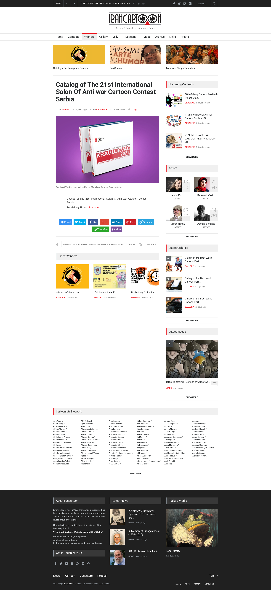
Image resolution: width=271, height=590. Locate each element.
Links (172, 36)
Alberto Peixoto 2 (116, 424)
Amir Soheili (169, 461)
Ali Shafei (168, 426)
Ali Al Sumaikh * (115, 464)
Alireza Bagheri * (144, 456)
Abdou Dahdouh (60, 440)
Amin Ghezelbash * (172, 442)
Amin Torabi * (170, 448)
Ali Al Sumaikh (115, 461)
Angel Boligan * (199, 437)
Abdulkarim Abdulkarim (63, 448)
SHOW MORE (192, 157)
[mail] (184, 3)
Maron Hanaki (177, 223)
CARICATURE (172, 556)
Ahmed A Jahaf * (88, 442)
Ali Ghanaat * (142, 424)
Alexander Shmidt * (117, 440)
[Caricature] (192, 528)
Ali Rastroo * (142, 453)
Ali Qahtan (141, 448)
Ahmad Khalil (86, 434)
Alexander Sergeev (117, 437)
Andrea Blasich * (199, 429)
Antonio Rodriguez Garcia (203, 448)
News (57, 575)
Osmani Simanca (206, 223)
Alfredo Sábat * (115, 456)
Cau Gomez (116, 68)
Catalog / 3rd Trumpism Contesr (70, 68)
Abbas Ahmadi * (60, 429)
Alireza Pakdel (143, 464)
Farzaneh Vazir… (206, 195)
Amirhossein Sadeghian (174, 453)
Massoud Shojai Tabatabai (180, 68)
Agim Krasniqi (87, 424)
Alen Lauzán (114, 429)
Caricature (86, 575)
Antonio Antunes (199, 442)
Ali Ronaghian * (171, 424)
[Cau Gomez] (135, 54)
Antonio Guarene (199, 445)
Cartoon (70, 575)
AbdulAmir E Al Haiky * (62, 442)
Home (59, 36)
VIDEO (169, 388)
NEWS (131, 523)
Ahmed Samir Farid (89, 445)
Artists (185, 36)
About (187, 584)
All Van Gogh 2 (170, 432)
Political (102, 575)
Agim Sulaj (85, 426)
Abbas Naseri (59, 434)
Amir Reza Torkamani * (174, 458)
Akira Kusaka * (87, 461)
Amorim (195, 421)
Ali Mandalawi (143, 434)
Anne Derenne (198, 440)
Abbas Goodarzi (60, 432)
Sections (130, 36)
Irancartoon (101, 109)
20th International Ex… (105, 292)
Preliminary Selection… (143, 292)
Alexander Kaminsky (117, 434)
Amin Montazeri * (171, 445)
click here (93, 207)
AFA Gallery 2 (86, 421)
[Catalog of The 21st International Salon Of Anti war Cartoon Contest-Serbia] (107, 149)
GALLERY (189, 266)
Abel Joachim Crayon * (63, 456)
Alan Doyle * (86, 464)
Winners (89, 36)
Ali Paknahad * (143, 445)
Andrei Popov (198, 432)
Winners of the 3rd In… (68, 292)
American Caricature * (173, 437)
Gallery (103, 36)
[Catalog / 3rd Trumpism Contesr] (79, 54)
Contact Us (209, 584)
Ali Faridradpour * (144, 421)
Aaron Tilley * (59, 424)
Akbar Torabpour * (88, 458)
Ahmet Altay (86, 448)
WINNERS (151, 244)
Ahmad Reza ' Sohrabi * (91, 440)
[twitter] (179, 3)
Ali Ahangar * (114, 458)
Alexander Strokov (117, 445)
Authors (197, 584)
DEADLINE (190, 103)
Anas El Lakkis (198, 426)
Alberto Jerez (114, 421)
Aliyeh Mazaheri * (171, 429)
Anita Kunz (178, 195)
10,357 (214, 383)
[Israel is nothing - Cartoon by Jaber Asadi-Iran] (192, 359)
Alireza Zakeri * (170, 421)
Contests (74, 36)
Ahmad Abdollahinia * (90, 429)
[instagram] (190, 3)
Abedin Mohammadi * (62, 453)
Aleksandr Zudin (116, 426)
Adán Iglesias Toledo (62, 461)
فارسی (178, 584)
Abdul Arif (57, 445)
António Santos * (199, 450)
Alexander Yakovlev (117, 448)
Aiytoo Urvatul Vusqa (90, 453)
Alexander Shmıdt (116, 442)
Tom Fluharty (173, 550)
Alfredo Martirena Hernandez (121, 453)
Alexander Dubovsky (118, 432)
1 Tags (134, 109)
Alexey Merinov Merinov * (120, 450)
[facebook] (173, 3)
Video (147, 36)
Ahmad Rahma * (88, 437)
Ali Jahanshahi (143, 429)
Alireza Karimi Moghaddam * (149, 461)
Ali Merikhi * (142, 437)
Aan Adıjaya (58, 421)
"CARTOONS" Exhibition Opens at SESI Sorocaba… (106, 3)
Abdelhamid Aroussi (61, 437)
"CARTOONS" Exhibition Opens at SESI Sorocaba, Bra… (142, 514)
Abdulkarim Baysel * (61, 450)
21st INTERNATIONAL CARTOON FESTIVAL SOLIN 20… (200, 139)
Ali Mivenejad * (143, 442)
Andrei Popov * (198, 434)
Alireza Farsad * (143, 458)
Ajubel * (84, 456)
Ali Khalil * (141, 432)
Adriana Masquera (61, 464)
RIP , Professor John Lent (142, 551)
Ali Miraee (141, 440)
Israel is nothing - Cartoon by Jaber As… (188, 381)
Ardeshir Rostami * (200, 456)
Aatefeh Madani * (60, 426)
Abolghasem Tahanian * (63, 458)
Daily (115, 36)
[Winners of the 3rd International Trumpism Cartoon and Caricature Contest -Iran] (72, 276)
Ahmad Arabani (87, 432)
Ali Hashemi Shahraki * (146, 426)
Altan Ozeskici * (171, 434)
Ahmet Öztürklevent (89, 450)
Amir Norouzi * (170, 456)
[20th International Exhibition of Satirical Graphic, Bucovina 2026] (109, 276)
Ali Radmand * (143, 450)
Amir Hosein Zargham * (174, 450)
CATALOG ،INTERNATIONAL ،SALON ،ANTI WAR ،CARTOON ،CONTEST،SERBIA (99, 244)
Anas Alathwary (198, 424)
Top (211, 575)
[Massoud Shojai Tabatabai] (192, 54)
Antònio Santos (198, 453)
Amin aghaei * (170, 440)
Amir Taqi (168, 464)
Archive (160, 36)
